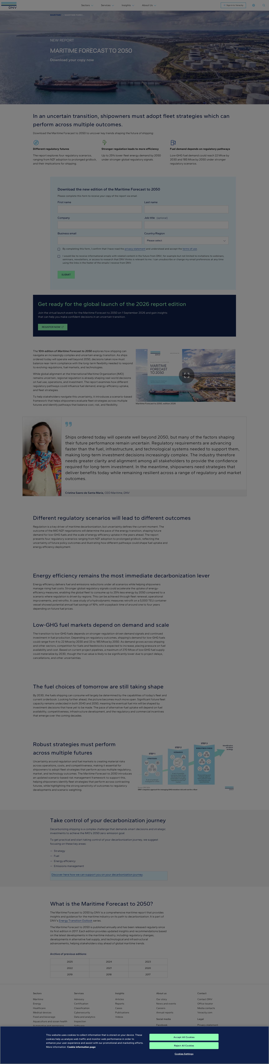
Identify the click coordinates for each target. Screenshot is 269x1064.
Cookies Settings (184, 1053)
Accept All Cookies (184, 1037)
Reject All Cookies (184, 1045)
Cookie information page (81, 1046)
